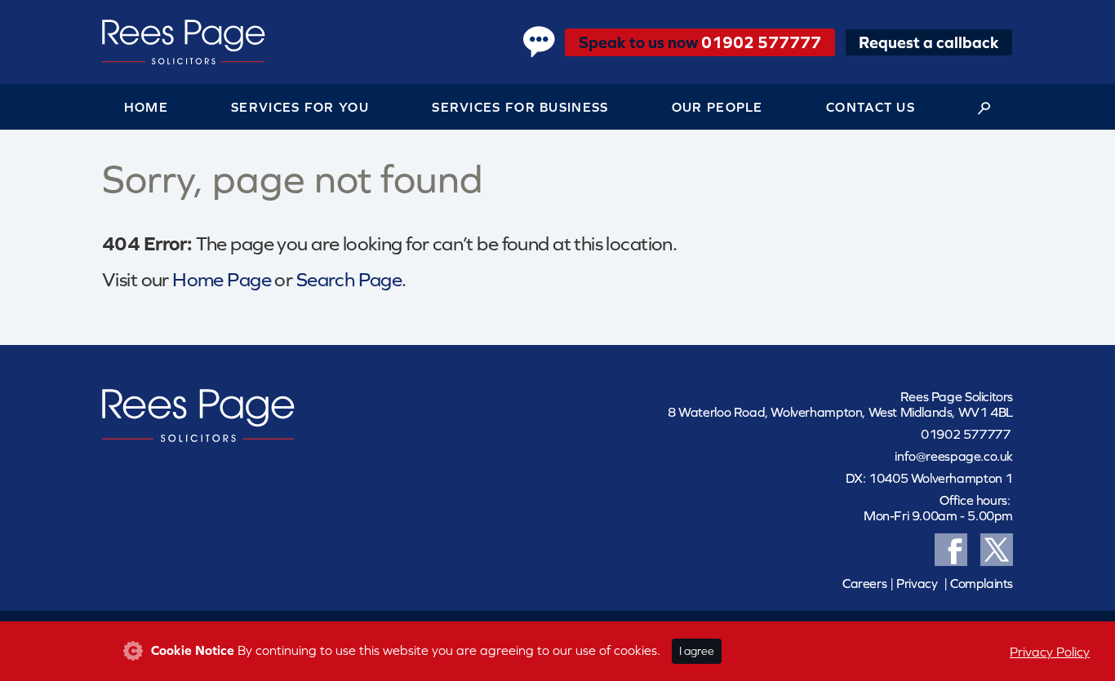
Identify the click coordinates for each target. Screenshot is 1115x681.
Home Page (221, 279)
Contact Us (870, 106)
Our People (717, 106)
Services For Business (520, 106)
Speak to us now (700, 42)
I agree (696, 650)
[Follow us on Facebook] (951, 547)
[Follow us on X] (996, 547)
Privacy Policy (1050, 651)
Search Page (349, 279)
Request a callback (929, 42)
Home (146, 106)
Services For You (300, 106)
